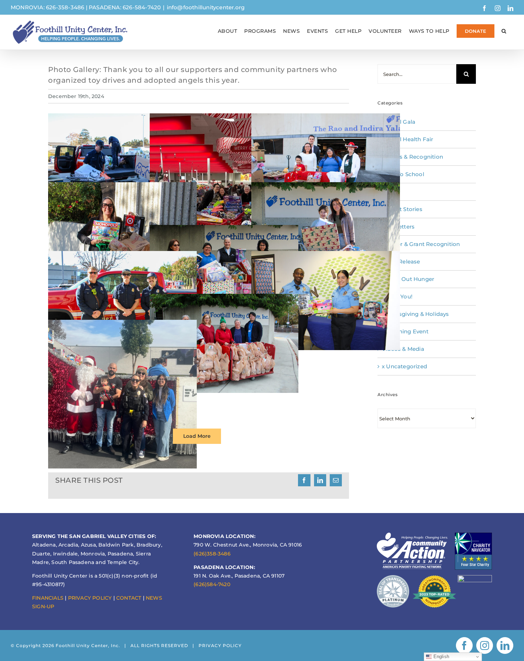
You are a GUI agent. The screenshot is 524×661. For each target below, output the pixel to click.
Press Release (401, 261)
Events (391, 191)
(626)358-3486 (212, 554)
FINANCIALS (47, 598)
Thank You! (397, 296)
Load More (197, 436)
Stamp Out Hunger (408, 279)
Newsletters (398, 226)
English (440, 656)
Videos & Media (403, 348)
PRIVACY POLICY (90, 598)
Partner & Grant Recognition (421, 244)
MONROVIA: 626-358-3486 (47, 7)
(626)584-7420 (212, 584)
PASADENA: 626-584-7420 (125, 7)
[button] (504, 31)
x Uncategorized (404, 366)
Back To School (403, 174)
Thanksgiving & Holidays (415, 314)
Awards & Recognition (412, 156)
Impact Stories (402, 209)
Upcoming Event (405, 331)
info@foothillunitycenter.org (206, 7)
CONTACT (128, 598)
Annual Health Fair (407, 139)
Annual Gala (398, 121)
